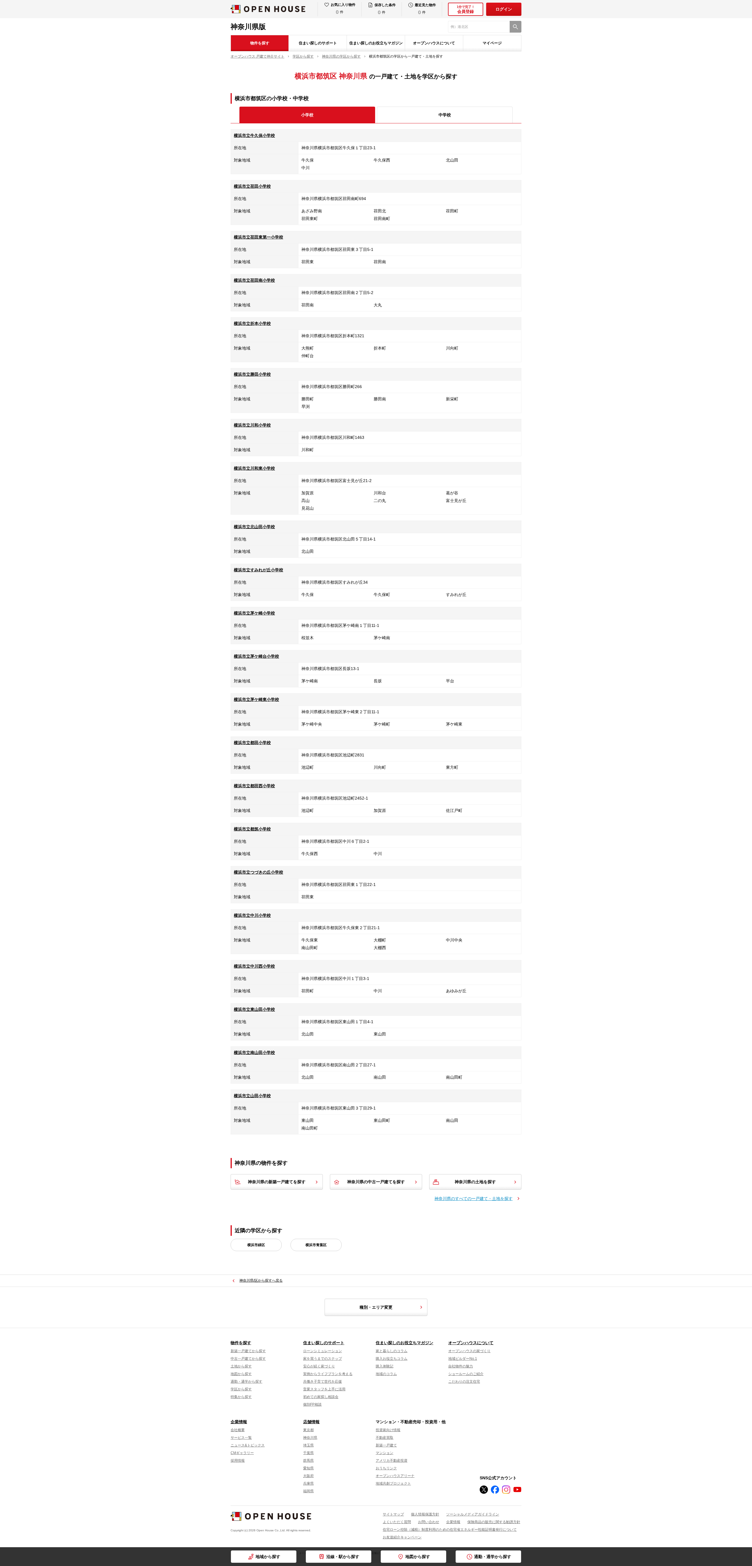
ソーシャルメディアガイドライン (472, 1514)
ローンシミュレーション (322, 1351)
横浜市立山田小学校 (252, 1095)
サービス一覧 (241, 1438)
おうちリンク (386, 1468)
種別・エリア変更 (376, 1307)
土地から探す (241, 1366)
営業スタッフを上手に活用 (324, 1389)
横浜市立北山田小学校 (254, 526)
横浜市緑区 (256, 1245)
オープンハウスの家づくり (469, 1351)
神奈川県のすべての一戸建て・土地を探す (473, 1198)
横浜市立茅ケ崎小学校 (254, 613)
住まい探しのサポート (318, 43)
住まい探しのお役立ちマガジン (376, 43)
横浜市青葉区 (316, 1245)
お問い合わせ (428, 1522)
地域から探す (268, 1556)
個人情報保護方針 (425, 1514)
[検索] (515, 27)
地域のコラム (386, 1374)
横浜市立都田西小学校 (254, 785)
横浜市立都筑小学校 (252, 829)
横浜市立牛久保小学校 (254, 135)
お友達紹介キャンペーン (402, 1537)
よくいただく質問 (397, 1522)
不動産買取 (384, 1438)
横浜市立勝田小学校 (252, 374)
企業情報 (239, 1421)
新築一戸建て (386, 1445)
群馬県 (308, 1460)
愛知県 (308, 1468)
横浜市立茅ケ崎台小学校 (256, 656)
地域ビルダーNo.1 (462, 1359)
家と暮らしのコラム (391, 1351)
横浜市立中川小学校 (252, 915)
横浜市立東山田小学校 (254, 1009)
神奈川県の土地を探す (475, 1181)
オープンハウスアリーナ (395, 1476)
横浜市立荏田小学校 (252, 186)
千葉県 (308, 1453)
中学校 (445, 115)
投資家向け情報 (388, 1430)
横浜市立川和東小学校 (254, 468)
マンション (384, 1453)
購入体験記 (384, 1366)
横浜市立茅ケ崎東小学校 (256, 699)
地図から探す (241, 1374)
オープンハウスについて (434, 43)
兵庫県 (308, 1483)
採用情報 (238, 1460)
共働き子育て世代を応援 (322, 1381)
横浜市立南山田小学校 (254, 1052)
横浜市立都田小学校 (252, 742)
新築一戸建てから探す (248, 1351)
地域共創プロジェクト (393, 1483)
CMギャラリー (242, 1453)
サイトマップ (393, 1514)
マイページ (492, 43)
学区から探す (241, 1389)
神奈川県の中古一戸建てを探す (376, 1181)
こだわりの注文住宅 (464, 1381)
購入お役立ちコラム (391, 1359)
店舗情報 (311, 1421)
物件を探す (259, 43)
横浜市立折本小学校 (252, 323)
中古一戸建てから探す (248, 1359)
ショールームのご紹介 (466, 1374)
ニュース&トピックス (248, 1445)
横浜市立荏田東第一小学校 (258, 237)
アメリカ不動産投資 (391, 1460)
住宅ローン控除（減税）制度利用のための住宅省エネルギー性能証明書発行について (450, 1530)
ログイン (504, 9)
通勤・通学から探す (246, 1381)
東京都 (308, 1430)
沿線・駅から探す (342, 1556)
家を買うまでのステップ (322, 1359)
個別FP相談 (312, 1404)
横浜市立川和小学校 (252, 425)
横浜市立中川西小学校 (254, 966)
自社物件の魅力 (460, 1366)
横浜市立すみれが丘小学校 (258, 570)
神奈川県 (310, 1438)
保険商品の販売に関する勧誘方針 (493, 1522)
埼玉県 (308, 1445)
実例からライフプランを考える (327, 1374)
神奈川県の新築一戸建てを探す (277, 1181)
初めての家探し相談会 (320, 1397)
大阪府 (308, 1476)
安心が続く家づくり (319, 1366)
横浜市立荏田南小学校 (254, 280)
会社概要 (238, 1430)
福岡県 (308, 1491)
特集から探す (241, 1397)
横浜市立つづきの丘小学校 (258, 872)
